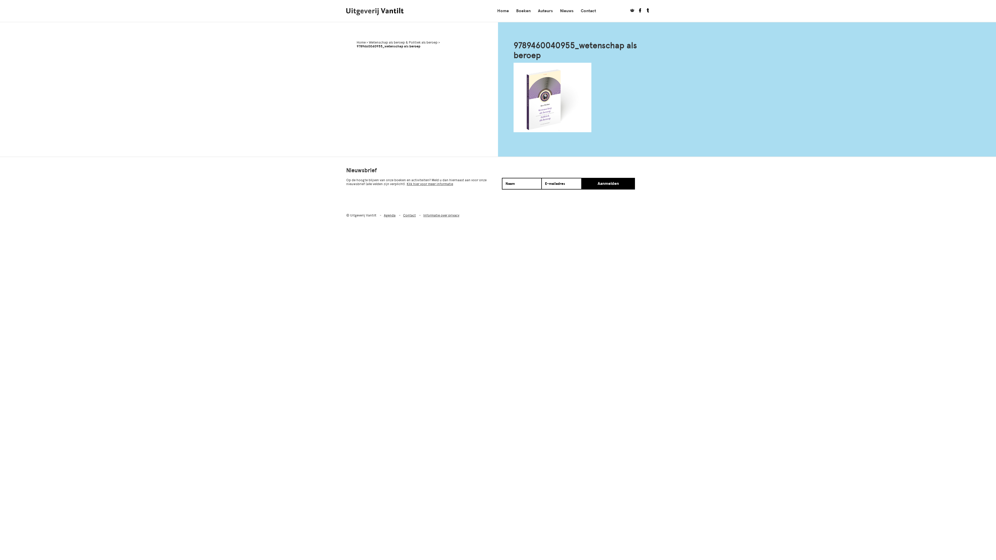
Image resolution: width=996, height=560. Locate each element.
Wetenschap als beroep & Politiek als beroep (403, 42)
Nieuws (566, 10)
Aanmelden (608, 183)
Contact (588, 10)
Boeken (523, 10)
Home (503, 10)
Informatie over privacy (441, 215)
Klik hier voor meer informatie (430, 184)
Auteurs (545, 10)
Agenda (390, 215)
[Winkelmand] (630, 11)
